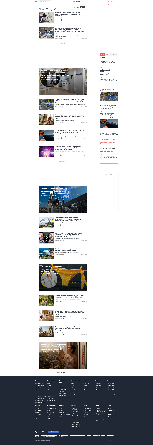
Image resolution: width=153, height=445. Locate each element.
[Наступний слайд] (118, 4)
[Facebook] (102, 1)
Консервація (111, 410)
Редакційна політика (63, 435)
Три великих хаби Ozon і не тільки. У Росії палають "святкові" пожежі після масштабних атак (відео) (70, 132)
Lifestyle (37, 405)
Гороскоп (117, 4)
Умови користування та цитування (77, 435)
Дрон (85, 389)
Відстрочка (62, 412)
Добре (82, 7)
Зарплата (50, 383)
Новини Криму (39, 400)
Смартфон (86, 391)
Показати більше (61, 372)
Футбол (73, 383)
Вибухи (49, 410)
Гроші (61, 384)
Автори (111, 4)
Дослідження (99, 391)
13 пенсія (98, 408)
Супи (109, 412)
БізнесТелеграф (84, 4)
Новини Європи (111, 383)
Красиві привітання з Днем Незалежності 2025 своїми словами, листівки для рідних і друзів (70, 101)
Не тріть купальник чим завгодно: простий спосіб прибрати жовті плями (52, 269)
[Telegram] (106, 1)
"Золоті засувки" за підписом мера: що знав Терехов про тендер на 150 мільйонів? (54, 191)
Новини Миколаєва (40, 402)
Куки (78, 7)
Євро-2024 (74, 391)
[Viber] (104, 1)
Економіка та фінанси (63, 381)
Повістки (62, 408)
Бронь (61, 410)
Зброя (49, 414)
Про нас (37, 435)
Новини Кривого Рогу (41, 396)
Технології (86, 383)
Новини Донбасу (40, 398)
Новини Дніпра (39, 387)
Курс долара (63, 393)
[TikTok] (114, 1)
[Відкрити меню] (36, 1)
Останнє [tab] (102, 54)
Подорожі (38, 414)
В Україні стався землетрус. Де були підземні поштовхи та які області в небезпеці (68, 14)
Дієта (97, 387)
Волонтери (50, 416)
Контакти (103, 435)
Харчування (98, 385)
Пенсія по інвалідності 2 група (100, 411)
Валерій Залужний (76, 417)
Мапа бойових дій (52, 408)
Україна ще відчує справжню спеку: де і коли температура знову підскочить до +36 (54, 347)
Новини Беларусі (112, 394)
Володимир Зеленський (74, 409)
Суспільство (51, 380)
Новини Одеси (39, 389)
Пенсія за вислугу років (100, 420)
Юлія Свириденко (76, 426)
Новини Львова (39, 391)
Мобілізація (62, 405)
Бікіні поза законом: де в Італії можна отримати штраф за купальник (68, 249)
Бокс (73, 385)
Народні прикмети (88, 410)
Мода (37, 412)
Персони (73, 405)
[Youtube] (108, 1)
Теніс (73, 387)
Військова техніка (52, 418)
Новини (37, 380)
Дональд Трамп (75, 411)
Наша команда (110, 435)
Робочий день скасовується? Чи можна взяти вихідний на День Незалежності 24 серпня (69, 116)
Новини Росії (111, 387)
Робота (49, 385)
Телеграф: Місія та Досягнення (49, 436)
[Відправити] (49, 1)
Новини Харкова (40, 385)
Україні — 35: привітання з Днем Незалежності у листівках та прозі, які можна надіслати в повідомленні (68, 219)
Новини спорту (75, 380)
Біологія (86, 387)
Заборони (86, 414)
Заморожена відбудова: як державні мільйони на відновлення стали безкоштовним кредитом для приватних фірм (69, 30)
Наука (85, 380)
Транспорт (62, 387)
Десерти (110, 414)
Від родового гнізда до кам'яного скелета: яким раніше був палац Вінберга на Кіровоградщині (70, 328)
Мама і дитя (98, 383)
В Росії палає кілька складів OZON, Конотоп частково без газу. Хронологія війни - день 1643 (107, 141)
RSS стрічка (61, 436)
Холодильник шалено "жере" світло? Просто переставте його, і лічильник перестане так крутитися (55, 74)
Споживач (38, 410)
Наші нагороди (96, 435)
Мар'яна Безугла (76, 424)
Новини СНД (111, 389)
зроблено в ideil (114, 440)
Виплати (50, 387)
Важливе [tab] (115, 54)
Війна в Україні (51, 405)
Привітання (38, 423)
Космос (85, 385)
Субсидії (50, 389)
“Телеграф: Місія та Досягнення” (97, 4)
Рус (117, 1)
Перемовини (51, 412)
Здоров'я (98, 380)
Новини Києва (39, 383)
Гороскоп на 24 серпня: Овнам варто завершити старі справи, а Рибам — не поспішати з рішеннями (69, 148)
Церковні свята (87, 408)
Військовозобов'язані (65, 414)
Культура (38, 416)
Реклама (89, 435)
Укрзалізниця (63, 395)
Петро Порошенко (76, 422)
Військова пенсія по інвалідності (100, 414)
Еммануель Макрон (76, 415)
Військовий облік (64, 416)
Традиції (86, 412)
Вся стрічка (102, 57)
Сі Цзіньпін (74, 413)
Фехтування (74, 394)
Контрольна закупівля (64, 4)
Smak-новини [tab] (108, 54)
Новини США (111, 385)
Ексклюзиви (75, 4)
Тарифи (62, 391)
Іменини (86, 418)
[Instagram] (112, 1)
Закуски (109, 418)
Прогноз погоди (51, 400)
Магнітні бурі (39, 420)
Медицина (50, 391)
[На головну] (76, 1)
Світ (108, 380)
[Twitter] (110, 1)
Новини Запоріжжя (40, 394)
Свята (85, 405)
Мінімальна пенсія (100, 416)
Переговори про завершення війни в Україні (46, 4)
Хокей (73, 389)
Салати (109, 416)
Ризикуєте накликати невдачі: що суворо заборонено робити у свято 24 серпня (69, 296)
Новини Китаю (111, 391)
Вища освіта (51, 396)
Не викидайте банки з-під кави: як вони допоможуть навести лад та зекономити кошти (69, 312)
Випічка (109, 408)
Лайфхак (38, 418)
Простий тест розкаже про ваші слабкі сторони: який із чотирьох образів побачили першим (68, 234)
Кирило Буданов (75, 420)
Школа (49, 394)
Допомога (50, 398)
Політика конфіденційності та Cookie (49, 435)
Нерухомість (63, 389)
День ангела (87, 416)
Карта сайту (38, 436)
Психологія (98, 389)
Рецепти (109, 405)
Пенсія (97, 405)
